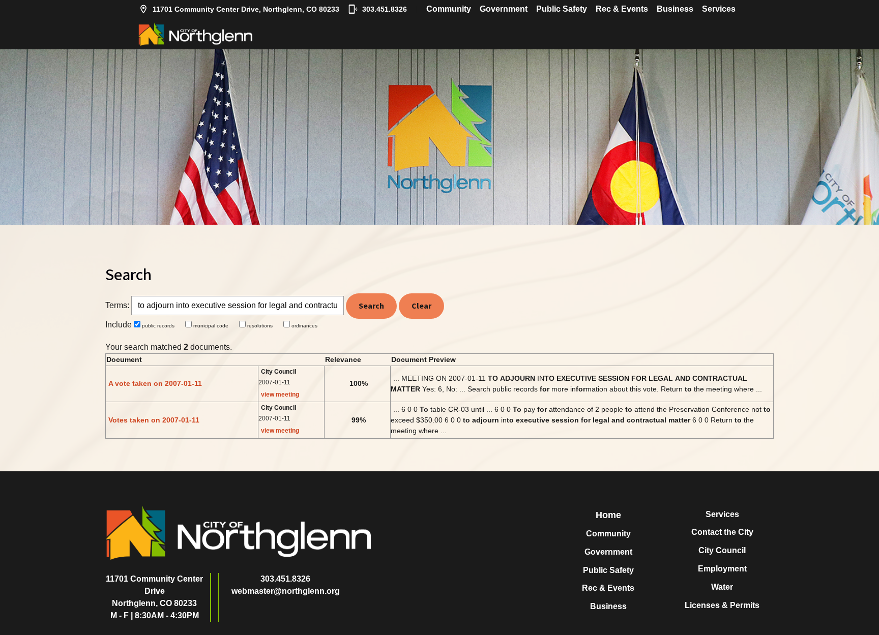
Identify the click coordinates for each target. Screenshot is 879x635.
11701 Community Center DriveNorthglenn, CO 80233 (154, 591)
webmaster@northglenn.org (285, 591)
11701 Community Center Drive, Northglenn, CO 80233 (246, 9)
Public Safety (561, 9)
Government (504, 9)
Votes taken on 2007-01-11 (153, 420)
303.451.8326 (384, 9)
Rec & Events (622, 9)
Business (675, 9)
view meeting (280, 394)
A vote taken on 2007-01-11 (155, 383)
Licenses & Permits (722, 605)
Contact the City (722, 532)
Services (719, 9)
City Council (722, 550)
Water (722, 587)
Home (608, 515)
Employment (722, 568)
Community (448, 9)
